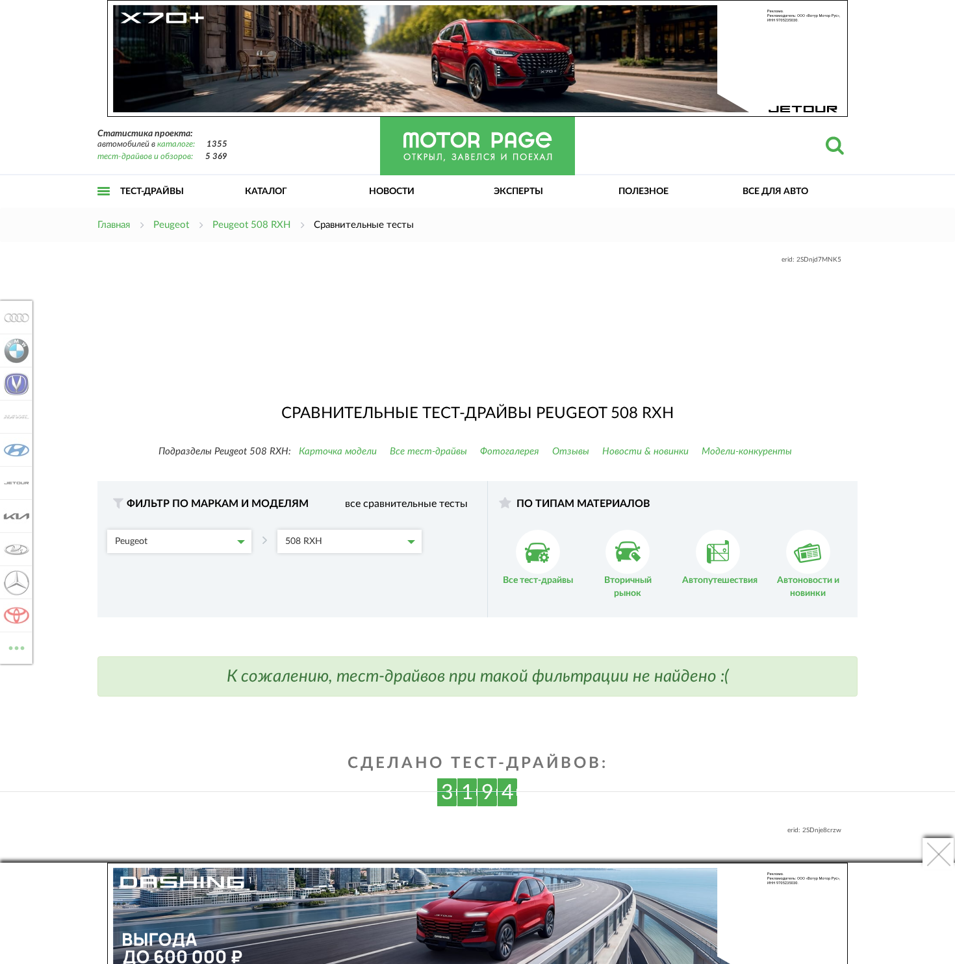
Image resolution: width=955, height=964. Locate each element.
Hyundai (12, 450)
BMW (12, 350)
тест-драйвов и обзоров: (145, 157)
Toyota (12, 615)
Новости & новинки (645, 451)
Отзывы (570, 451)
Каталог (266, 191)
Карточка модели (338, 451)
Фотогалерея (509, 451)
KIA (12, 516)
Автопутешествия (720, 580)
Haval (12, 417)
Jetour (12, 483)
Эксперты (518, 191)
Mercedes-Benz (12, 582)
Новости (391, 191)
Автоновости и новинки (808, 587)
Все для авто (775, 191)
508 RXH (303, 541)
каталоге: (176, 144)
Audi (12, 317)
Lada (12, 549)
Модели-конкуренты (747, 451)
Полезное (643, 191)
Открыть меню (103, 205)
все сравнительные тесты (406, 504)
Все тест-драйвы (428, 451)
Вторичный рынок (628, 587)
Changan (12, 383)
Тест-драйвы (152, 191)
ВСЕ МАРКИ (16, 643)
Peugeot (131, 541)
